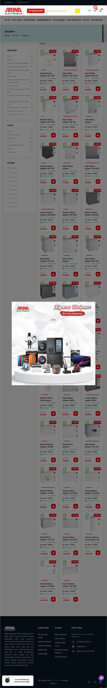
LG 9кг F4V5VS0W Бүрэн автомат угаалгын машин (22, 681)
